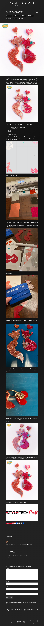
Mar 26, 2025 (12, 552)
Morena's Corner (22, 3)
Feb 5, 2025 (10, 542)
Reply (7, 548)
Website (7, 591)
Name (7, 581)
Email (7, 586)
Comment (8, 568)
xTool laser (24, 136)
